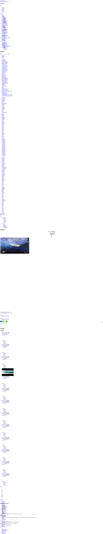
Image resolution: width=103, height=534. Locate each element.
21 (2, 494)
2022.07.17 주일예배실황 (5, 357)
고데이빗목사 (4, 140)
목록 (1, 323)
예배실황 (3, 25)
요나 (2, 131)
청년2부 (3, 518)
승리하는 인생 (4, 64)
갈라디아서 (3, 97)
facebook (1, 1)
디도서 (3, 123)
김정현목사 (3, 145)
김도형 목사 (3, 142)
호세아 (3, 202)
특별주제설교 (4, 77)
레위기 (3, 134)
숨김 (51, 236)
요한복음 (3, 118)
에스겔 (3, 115)
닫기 (1, 53)
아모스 (3, 204)
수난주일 (3, 84)
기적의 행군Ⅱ (4, 59)
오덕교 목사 (3, 147)
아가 (2, 197)
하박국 (3, 132)
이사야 (3, 198)
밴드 (4, 342)
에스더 (3, 87)
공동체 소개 (3, 20)
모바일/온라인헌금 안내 (5, 530)
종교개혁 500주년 (4, 61)
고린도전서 (3, 162)
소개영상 (3, 503)
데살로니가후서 (4, 168)
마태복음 (3, 105)
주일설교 (3, 55)
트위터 (4, 366)
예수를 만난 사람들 (4, 69)
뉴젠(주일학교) (4, 29)
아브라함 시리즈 (4, 71)
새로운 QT (3, 40)
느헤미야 (3, 127)
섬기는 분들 (3, 18)
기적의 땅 (3, 88)
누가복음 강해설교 (4, 63)
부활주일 (3, 92)
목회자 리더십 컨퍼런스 (5, 35)
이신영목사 (3, 152)
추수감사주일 (4, 76)
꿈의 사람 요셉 (4, 81)
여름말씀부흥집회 (4, 93)
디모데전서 (3, 169)
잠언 (2, 126)
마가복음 (3, 158)
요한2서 (3, 176)
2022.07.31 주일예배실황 (5, 333)
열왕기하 (3, 189)
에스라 (3, 129)
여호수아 (3, 136)
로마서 (3, 104)
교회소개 (3, 7)
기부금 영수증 (4, 529)
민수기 (3, 106)
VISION (3, 15)
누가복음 (3, 101)
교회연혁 (3, 16)
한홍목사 (3, 138)
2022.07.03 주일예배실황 (5, 389)
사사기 (3, 185)
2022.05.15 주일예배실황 (5, 474)
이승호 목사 (3, 151)
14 (2, 489)
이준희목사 (3, 154)
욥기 (2, 194)
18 (2, 492)
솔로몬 (3, 110)
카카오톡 (5, 343)
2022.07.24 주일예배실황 (5, 345)
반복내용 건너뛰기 (3, 0)
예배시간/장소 (4, 21)
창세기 (3, 120)
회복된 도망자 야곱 (4, 80)
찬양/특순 (3, 26)
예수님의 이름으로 (4, 82)
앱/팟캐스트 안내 (4, 44)
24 (2, 496)
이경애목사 (3, 148)
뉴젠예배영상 (4, 519)
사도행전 (3, 160)
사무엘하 (3, 187)
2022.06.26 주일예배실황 (5, 401)
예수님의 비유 (4, 85)
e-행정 (3, 11)
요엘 (2, 203)
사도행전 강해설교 (4, 68)
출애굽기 (3, 133)
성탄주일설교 (4, 74)
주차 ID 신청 (4, 46)
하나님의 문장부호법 (5, 79)
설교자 (3, 57)
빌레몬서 (3, 171)
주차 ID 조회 (4, 47)
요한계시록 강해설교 (5, 66)
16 (2, 490)
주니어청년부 (4, 30)
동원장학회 (3, 36)
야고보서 (3, 173)
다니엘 (3, 128)
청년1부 (3, 31)
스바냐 (3, 209)
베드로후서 (3, 108)
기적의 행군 (3, 60)
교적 (2, 42)
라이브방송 (3, 514)
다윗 (2, 102)
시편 (2, 111)
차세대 (4, 219)
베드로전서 (3, 107)
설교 (2, 24)
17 (2, 491)
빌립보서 (3, 165)
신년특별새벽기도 (4, 112)
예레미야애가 (4, 200)
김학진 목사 (3, 146)
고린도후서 (3, 99)
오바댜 (3, 205)
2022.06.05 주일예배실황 (5, 438)
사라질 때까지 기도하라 (5, 90)
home (1, 215)
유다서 (3, 178)
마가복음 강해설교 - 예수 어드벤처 (7, 95)
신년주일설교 (4, 72)
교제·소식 (3, 10)
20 (2, 493)
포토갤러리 (3, 39)
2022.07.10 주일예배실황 (5, 376)
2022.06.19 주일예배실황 (5, 413)
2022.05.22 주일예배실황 (5, 462)
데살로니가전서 (4, 167)
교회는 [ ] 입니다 (4, 86)
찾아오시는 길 (4, 508)
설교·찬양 (3, 8)
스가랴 (3, 211)
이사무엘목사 (4, 149)
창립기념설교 (4, 75)
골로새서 (3, 100)
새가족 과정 (3, 19)
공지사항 (3, 524)
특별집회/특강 (4, 513)
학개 (2, 210)
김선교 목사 (3, 143)
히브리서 (3, 121)
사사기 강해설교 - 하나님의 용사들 (7, 91)
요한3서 (3, 177)
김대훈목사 (3, 141)
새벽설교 (3, 56)
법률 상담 (3, 45)
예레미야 (3, 125)
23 (2, 495)
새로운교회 (2, 3)
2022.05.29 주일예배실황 (5, 450)
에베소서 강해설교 (4, 70)
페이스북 (5, 353)
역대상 (3, 190)
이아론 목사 (3, 153)
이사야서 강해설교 (4, 65)
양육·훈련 (3, 34)
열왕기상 (3, 188)
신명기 (3, 113)
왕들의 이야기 (4, 117)
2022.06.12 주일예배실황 (5, 425)
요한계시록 (3, 179)
